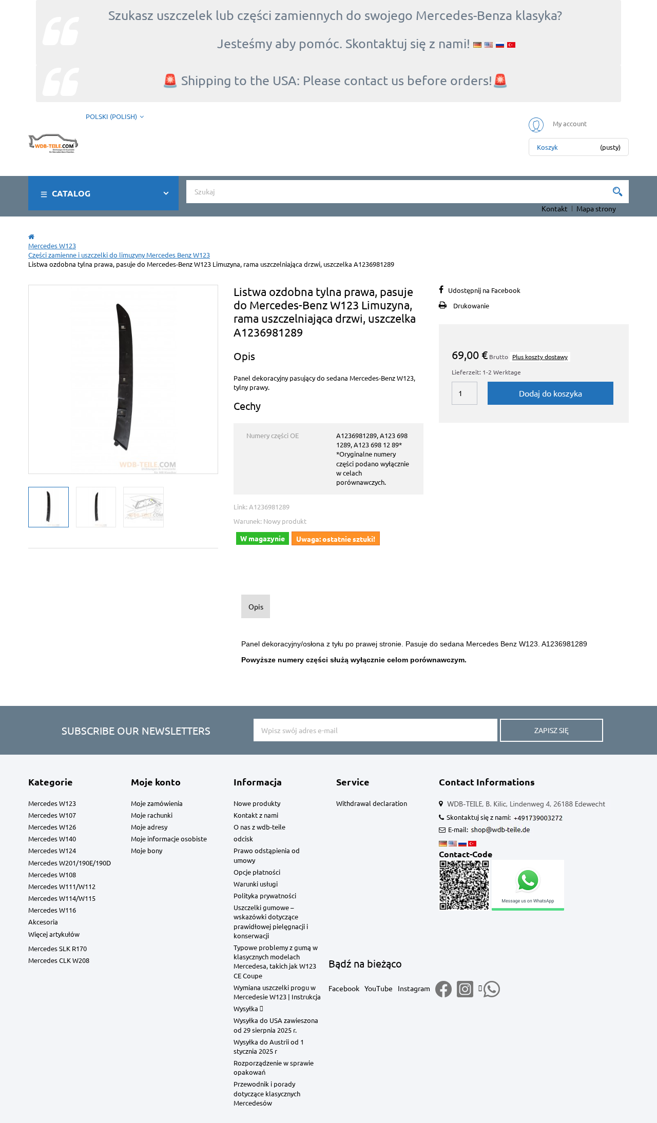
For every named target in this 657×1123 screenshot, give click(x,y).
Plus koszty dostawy (540, 356)
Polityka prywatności (265, 895)
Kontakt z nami (256, 815)
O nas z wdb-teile (259, 826)
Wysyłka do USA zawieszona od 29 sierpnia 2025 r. (276, 1025)
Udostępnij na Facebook (484, 290)
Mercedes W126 (52, 826)
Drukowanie (471, 305)
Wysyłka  (248, 1008)
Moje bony (146, 850)
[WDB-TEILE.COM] (53, 140)
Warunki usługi (256, 883)
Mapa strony (596, 208)
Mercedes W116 (52, 909)
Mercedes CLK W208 (58, 960)
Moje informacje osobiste (169, 838)
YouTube (378, 988)
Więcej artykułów (54, 934)
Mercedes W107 (52, 815)
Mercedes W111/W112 (61, 886)
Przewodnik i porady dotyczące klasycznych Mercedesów (267, 1093)
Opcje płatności (257, 872)
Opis (255, 606)
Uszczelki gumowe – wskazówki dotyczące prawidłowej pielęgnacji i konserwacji (271, 921)
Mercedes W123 (52, 803)
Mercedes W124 (52, 850)
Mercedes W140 (52, 838)
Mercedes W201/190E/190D (69, 862)
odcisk (243, 838)
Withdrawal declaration (371, 803)
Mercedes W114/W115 (61, 898)
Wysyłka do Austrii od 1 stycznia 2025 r (269, 1046)
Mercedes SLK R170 (57, 948)
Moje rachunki (151, 815)
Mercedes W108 (52, 874)
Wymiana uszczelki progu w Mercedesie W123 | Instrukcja (277, 992)
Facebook (343, 988)
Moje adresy (149, 826)
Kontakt (555, 208)
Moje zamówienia (157, 803)
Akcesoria (43, 921)
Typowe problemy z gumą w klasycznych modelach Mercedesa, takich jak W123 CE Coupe (276, 961)
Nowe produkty (257, 803)
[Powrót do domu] (31, 236)
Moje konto (156, 781)
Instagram (414, 988)
